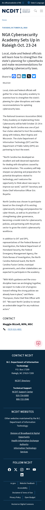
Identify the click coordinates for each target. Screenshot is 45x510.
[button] (34, 11)
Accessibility (22, 488)
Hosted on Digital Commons (22, 504)
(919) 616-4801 (15, 329)
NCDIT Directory (22, 380)
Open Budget (30, 497)
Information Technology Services (25, 450)
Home (4, 20)
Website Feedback (27, 483)
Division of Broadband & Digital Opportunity (25, 435)
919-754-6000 (22, 395)
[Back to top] (38, 343)
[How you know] (23, 3)
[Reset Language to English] (29, 3)
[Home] (16, 8)
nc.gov (13, 483)
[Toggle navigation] (41, 11)
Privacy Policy (15, 497)
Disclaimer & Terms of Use (22, 492)
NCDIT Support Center (22, 391)
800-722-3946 (22, 399)
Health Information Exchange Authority (25, 442)
